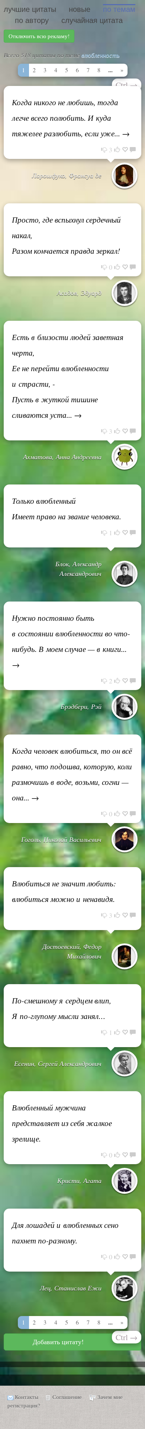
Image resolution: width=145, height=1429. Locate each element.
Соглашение (67, 1396)
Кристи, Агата (79, 1180)
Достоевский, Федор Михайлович (72, 951)
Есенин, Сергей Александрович (58, 1063)
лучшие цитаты (30, 9)
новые (79, 9)
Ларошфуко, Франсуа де (67, 175)
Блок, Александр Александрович (78, 568)
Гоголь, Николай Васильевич (61, 839)
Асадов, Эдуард (79, 292)
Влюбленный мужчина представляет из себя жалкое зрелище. (62, 1123)
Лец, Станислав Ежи (71, 1287)
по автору (32, 20)
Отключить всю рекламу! (39, 36)
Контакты (26, 1396)
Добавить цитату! (58, 1341)
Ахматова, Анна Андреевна (62, 456)
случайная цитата (92, 20)
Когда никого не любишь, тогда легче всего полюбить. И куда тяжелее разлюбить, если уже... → (71, 118)
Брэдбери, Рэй (81, 706)
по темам (119, 9)
